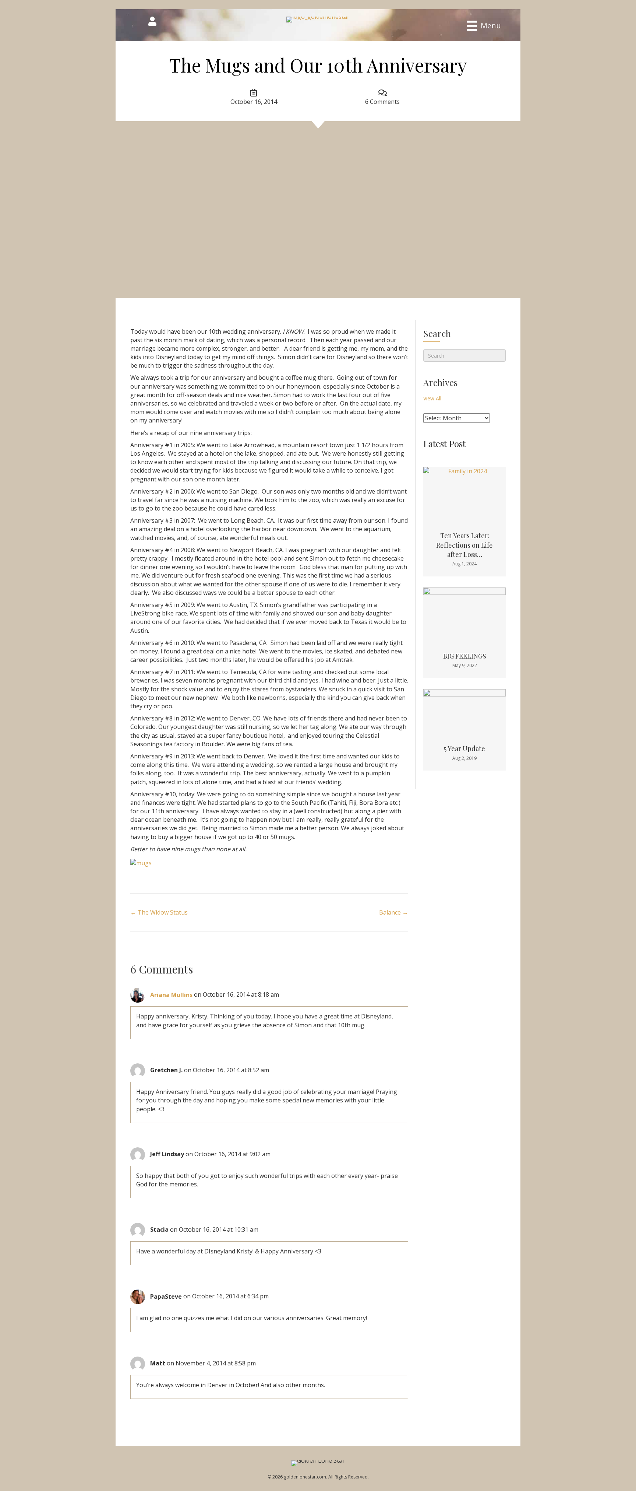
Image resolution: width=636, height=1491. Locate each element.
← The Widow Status (159, 912)
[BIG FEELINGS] (464, 614)
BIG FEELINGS (464, 656)
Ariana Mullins (171, 995)
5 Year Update (464, 748)
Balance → (393, 912)
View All (432, 398)
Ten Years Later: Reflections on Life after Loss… (464, 544)
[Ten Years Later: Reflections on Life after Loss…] (464, 494)
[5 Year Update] (464, 711)
